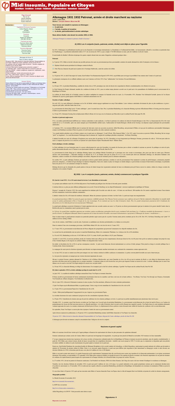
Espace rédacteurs (26, 21)
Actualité (26, 30)
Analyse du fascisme (26, 44)
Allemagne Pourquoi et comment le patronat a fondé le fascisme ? (71, 39)
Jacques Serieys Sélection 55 (69, 21)
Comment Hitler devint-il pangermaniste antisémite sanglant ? (22, 67)
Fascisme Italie (26, 53)
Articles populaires (26, 18)
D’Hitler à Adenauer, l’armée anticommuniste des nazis (20, 73)
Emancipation (26, 32)
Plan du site (26, 17)
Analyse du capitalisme (26, 37)
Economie (26, 36)
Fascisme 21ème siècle (26, 43)
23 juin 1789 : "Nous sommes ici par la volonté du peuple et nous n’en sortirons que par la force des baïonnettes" (24, 89)
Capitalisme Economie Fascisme (26, 27)
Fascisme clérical (26, 46)
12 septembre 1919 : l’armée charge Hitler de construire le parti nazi (24, 68)
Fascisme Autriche (26, 51)
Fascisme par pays (26, 41)
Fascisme (26, 34)
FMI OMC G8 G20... (26, 39)
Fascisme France (26, 50)
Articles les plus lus (26, 20)
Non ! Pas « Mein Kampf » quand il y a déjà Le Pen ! (20, 74)
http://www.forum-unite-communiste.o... (64, 388)
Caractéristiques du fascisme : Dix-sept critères (18, 92)
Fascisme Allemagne (26, 48)
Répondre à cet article (59, 400)
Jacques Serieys (26, 81)
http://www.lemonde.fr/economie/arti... (63, 381)
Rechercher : (9, 25)
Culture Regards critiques (26, 29)
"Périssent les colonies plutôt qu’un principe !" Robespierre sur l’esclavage (25, 87)
